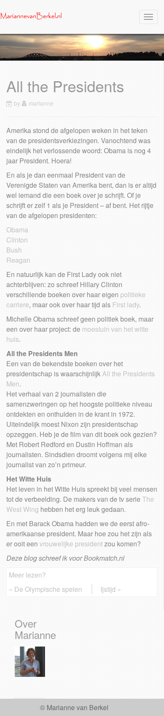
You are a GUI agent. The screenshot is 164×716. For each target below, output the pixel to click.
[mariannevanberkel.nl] (31, 16)
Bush (14, 250)
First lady (125, 304)
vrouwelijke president (71, 543)
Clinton (17, 240)
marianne (41, 103)
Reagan (18, 260)
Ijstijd (108, 589)
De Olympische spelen (48, 589)
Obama (17, 229)
